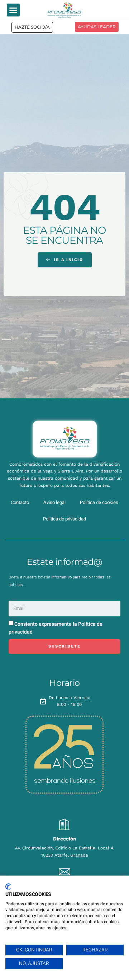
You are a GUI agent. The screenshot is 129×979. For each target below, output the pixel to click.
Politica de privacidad (64, 518)
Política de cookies (99, 502)
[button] (13, 10)
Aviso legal (54, 502)
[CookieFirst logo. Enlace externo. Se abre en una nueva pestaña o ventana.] (8, 886)
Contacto (20, 502)
